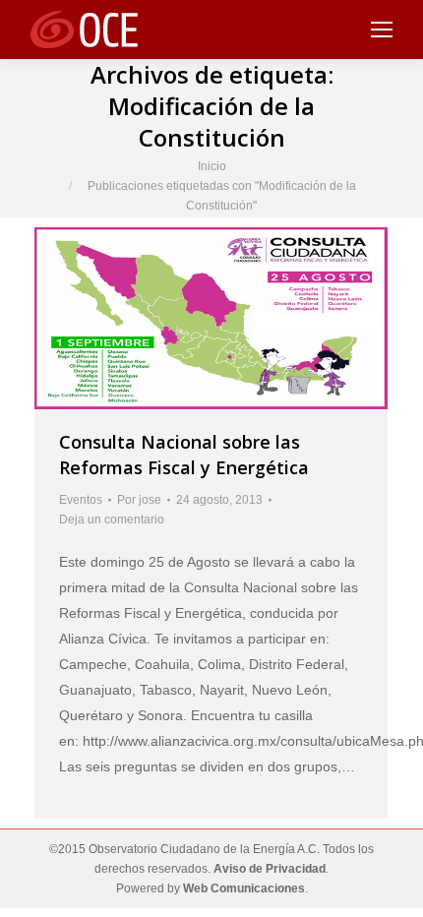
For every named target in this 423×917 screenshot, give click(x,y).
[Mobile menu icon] (381, 29)
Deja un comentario (111, 519)
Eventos (80, 500)
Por (139, 500)
